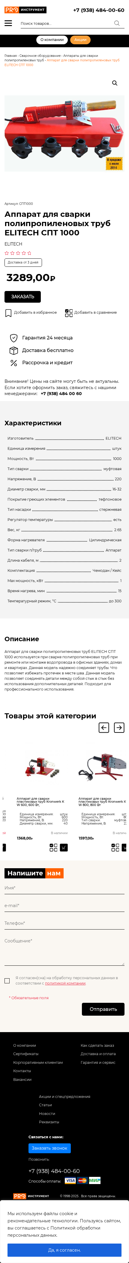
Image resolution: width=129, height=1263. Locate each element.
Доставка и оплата (98, 1054)
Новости (47, 1113)
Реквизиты (49, 1122)
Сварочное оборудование (40, 56)
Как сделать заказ (97, 1045)
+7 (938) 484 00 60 (61, 393)
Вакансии (22, 1079)
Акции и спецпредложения (64, 1096)
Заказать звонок (49, 1148)
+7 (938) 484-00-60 (98, 10)
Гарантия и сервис (98, 1062)
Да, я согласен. (64, 1250)
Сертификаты (25, 1054)
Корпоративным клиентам (38, 1062)
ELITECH (13, 244)
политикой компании (65, 983)
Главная (10, 56)
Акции (80, 39)
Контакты (22, 1071)
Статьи (45, 1105)
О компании (52, 39)
